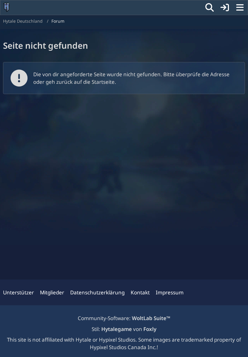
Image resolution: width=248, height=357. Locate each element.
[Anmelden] (225, 7)
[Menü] (240, 8)
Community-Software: (124, 318)
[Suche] (210, 8)
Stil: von (124, 329)
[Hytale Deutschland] (6, 7)
